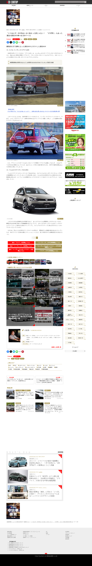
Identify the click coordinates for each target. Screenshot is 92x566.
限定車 (38, 369)
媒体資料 (67, 538)
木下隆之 (70, 342)
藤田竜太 (70, 310)
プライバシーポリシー (70, 533)
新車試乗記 (18, 403)
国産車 (29, 39)
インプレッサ (38, 53)
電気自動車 (45, 369)
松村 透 (70, 324)
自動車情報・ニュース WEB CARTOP (15, 521)
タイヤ (39, 365)
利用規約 (67, 534)
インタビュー (26, 534)
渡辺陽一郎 (80, 301)
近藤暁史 (80, 310)
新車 (56, 367)
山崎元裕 (70, 287)
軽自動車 (25, 369)
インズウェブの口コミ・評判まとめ (16, 550)
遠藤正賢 (80, 319)
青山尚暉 (70, 296)
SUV (25, 39)
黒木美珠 (70, 337)
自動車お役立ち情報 (11, 537)
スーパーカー (32, 365)
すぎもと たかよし (43, 487)
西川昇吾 (70, 328)
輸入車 (34, 39)
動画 (47, 533)
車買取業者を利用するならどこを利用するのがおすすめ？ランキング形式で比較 (32, 62)
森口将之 (80, 292)
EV (10, 365)
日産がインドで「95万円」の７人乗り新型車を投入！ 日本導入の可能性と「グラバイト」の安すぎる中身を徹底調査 (44, 478)
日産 (10, 369)
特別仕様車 (17, 369)
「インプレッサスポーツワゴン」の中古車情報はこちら (49, 246)
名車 (45, 367)
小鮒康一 (23, 29)
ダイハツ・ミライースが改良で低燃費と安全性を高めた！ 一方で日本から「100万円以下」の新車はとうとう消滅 (44, 463)
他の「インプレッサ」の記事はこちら (21, 246)
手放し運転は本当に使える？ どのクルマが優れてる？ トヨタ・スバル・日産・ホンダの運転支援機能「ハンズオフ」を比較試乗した (24, 394)
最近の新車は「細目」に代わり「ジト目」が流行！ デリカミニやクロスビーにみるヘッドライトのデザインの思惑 (44, 494)
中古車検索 (9, 533)
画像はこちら (60, 105)
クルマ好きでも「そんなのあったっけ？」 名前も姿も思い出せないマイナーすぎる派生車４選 (33, 111)
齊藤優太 (70, 333)
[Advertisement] (34, 434)
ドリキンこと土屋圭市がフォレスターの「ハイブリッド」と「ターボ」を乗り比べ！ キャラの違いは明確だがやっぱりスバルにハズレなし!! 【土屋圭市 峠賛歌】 (53, 407)
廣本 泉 (70, 301)
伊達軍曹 (70, 282)
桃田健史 (80, 305)
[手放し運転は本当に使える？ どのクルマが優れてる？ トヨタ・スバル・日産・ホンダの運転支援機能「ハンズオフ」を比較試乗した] (10, 394)
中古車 (39, 367)
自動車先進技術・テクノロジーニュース (31, 531)
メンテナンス (20, 367)
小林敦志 (70, 292)
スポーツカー (22, 365)
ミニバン (11, 367)
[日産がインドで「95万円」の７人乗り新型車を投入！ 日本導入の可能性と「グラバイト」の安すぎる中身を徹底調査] (18, 476)
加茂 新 (80, 324)
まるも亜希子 (80, 278)
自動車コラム (16, 39)
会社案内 (67, 531)
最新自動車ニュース (34, 458)
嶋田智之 (70, 278)
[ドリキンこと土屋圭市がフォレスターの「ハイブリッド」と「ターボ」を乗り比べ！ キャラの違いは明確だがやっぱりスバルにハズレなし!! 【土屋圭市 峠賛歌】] (39, 407)
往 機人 (80, 328)
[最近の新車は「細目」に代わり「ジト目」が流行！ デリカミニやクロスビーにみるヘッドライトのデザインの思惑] (18, 492)
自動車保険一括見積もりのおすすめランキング (19, 547)
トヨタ (45, 365)
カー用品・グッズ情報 (27, 536)
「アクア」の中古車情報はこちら (48, 251)
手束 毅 (80, 333)
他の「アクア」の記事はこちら (21, 242)
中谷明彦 (70, 273)
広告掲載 (67, 537)
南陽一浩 (80, 296)
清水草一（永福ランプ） (70, 315)
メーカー (48, 534)
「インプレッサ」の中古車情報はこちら (48, 242)
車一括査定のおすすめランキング (16, 542)
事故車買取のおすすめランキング (16, 545)
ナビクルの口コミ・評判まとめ (15, 548)
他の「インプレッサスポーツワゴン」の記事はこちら (21, 250)
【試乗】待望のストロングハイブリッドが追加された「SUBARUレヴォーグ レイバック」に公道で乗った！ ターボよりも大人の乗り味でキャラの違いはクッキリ (25, 407)
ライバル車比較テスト (20, 390)
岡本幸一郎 (80, 337)
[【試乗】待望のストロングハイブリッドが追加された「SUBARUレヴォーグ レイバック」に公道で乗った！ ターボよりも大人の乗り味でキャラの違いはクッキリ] (10, 407)
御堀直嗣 (80, 282)
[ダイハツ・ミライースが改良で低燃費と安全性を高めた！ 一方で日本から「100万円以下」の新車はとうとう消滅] (18, 461)
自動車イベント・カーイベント (29, 537)
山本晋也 (40, 472)
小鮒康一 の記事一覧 (56, 347)
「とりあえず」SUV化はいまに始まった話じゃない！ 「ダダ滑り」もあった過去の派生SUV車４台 (52, 521)
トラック (52, 365)
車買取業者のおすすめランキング (16, 544)
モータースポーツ (30, 367)
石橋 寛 (80, 314)
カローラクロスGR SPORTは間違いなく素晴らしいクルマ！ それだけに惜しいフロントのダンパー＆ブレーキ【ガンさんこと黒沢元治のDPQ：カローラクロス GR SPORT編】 (54, 395)
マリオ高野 (80, 273)
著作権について (68, 536)
